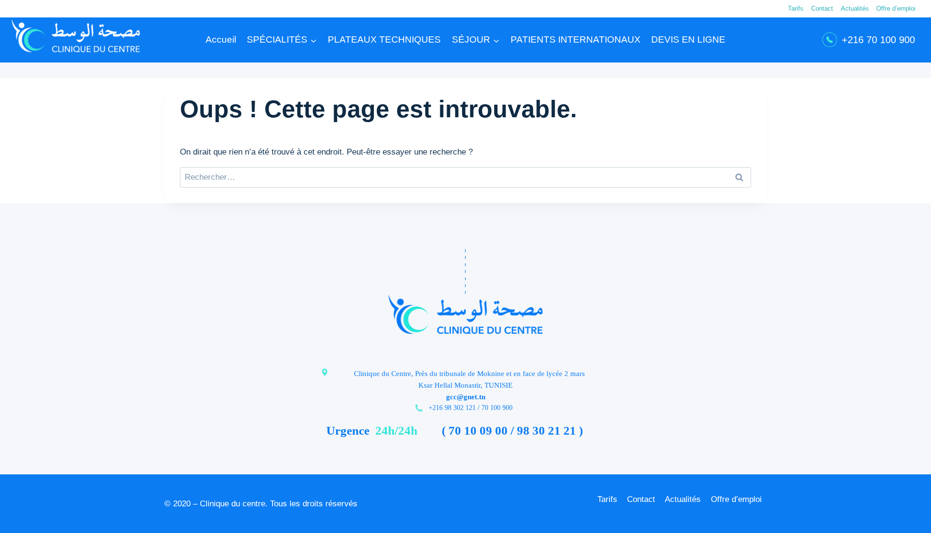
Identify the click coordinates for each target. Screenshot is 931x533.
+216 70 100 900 (878, 39)
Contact (822, 8)
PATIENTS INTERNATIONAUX (576, 39)
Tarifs (795, 8)
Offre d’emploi (895, 8)
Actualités (855, 8)
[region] (126, 463)
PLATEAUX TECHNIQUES (384, 39)
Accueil (221, 39)
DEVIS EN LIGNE (688, 39)
